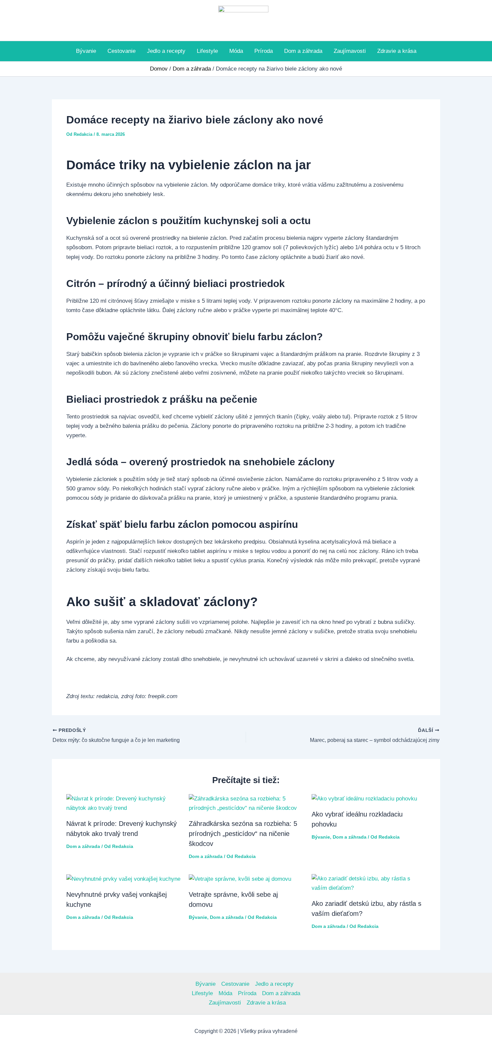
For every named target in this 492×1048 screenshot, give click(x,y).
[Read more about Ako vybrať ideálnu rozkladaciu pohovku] (364, 798)
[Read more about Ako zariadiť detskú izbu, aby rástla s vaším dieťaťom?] (369, 883)
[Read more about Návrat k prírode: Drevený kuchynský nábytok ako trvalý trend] (123, 803)
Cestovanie (121, 51)
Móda (236, 51)
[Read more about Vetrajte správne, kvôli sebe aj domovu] (240, 878)
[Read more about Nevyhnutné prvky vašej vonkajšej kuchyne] (123, 878)
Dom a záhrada (303, 51)
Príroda (263, 51)
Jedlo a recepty (166, 51)
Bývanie (86, 51)
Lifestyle (207, 51)
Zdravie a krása (396, 51)
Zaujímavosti (350, 51)
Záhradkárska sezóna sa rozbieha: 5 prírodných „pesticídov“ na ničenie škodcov (243, 833)
